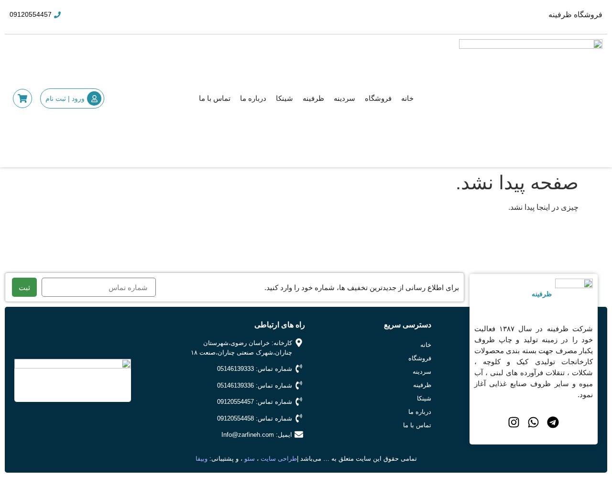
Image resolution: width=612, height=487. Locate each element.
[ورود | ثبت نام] (94, 98)
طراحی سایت (279, 458)
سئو (250, 458)
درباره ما (253, 98)
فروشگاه (378, 98)
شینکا (284, 98)
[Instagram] (514, 422)
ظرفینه (313, 98)
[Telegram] (553, 422)
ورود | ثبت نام (65, 98)
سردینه (344, 98)
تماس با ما (214, 98)
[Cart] (22, 98)
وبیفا (202, 458)
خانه (407, 98)
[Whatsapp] (533, 422)
